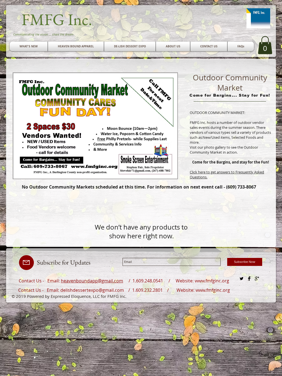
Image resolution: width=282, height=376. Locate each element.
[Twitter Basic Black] (241, 278)
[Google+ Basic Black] (257, 278)
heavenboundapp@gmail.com (92, 281)
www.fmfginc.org (212, 281)
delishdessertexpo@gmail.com (92, 290)
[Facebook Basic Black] (249, 278)
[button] (209, 46)
